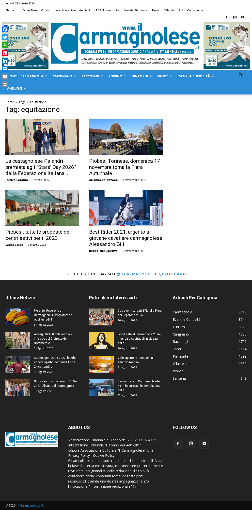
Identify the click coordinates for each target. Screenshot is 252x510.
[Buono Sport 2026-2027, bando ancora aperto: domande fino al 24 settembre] (17, 364)
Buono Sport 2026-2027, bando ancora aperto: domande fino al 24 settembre (55, 362)
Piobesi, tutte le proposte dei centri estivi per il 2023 (38, 235)
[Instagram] (234, 17)
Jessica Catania (16, 180)
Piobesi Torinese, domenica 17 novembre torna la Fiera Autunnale (124, 167)
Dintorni (140, 76)
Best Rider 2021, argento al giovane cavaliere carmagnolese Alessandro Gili (125, 238)
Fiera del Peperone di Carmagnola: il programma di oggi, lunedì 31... (53, 315)
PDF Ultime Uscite (108, 10)
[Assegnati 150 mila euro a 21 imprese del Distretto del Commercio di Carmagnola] (17, 340)
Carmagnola (31, 76)
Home (12, 76)
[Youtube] (243, 17)
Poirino (115, 76)
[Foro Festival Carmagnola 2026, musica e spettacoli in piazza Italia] (101, 340)
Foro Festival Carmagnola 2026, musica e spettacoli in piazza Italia (139, 339)
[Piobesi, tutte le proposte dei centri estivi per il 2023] (42, 208)
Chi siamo (11, 10)
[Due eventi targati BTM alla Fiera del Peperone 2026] (101, 317)
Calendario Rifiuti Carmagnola (183, 10)
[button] (241, 76)
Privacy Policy (79, 455)
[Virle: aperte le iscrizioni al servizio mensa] (101, 364)
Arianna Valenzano (103, 180)
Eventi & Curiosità (193, 76)
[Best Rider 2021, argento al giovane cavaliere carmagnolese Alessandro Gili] (126, 208)
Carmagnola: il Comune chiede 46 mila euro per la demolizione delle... (139, 386)
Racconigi (90, 76)
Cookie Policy (103, 455)
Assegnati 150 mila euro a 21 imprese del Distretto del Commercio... (54, 339)
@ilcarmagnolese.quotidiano (151, 273)
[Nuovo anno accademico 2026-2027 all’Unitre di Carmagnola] (17, 387)
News (155, 10)
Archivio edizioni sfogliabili (73, 10)
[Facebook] (226, 17)
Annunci (14, 88)
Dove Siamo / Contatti (37, 10)
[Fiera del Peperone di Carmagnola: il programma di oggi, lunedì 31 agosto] (17, 317)
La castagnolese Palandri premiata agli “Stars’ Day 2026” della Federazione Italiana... (40, 167)
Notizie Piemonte (135, 10)
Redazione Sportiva (103, 251)
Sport (162, 76)
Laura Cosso (14, 244)
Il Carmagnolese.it (30, 505)
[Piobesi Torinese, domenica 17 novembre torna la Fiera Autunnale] (126, 137)
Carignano (62, 76)
